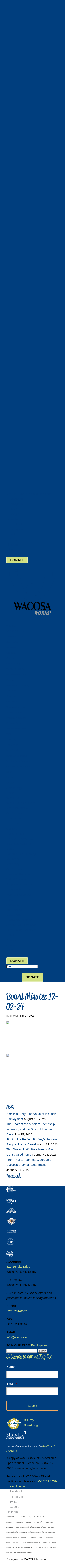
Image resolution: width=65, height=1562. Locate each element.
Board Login (14, 554)
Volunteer (11, 690)
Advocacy (11, 696)
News (9, 772)
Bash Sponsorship (16, 674)
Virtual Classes (14, 712)
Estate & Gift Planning (17, 685)
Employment (39, 1345)
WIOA (9, 734)
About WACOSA (14, 636)
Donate (10, 680)
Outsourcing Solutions (18, 766)
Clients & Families (15, 707)
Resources (11, 647)
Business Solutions (16, 756)
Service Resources (16, 728)
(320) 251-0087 (16, 493)
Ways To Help (13, 663)
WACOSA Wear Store (17, 631)
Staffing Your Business (18, 761)
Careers (10, 658)
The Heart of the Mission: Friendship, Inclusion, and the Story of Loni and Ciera (31, 1129)
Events (10, 777)
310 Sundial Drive (18, 1266)
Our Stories (12, 642)
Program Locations (16, 718)
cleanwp (14, 1015)
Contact (10, 783)
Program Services (15, 723)
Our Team (11, 653)
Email (11, 1383)
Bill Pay (11, 549)
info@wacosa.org (18, 1337)
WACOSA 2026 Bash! (17, 669)
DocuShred (12, 750)
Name (10, 1366)
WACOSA (11, 626)
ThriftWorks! (12, 745)
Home (9, 620)
